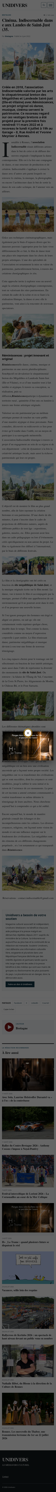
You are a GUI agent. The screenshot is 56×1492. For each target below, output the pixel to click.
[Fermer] (28, 733)
